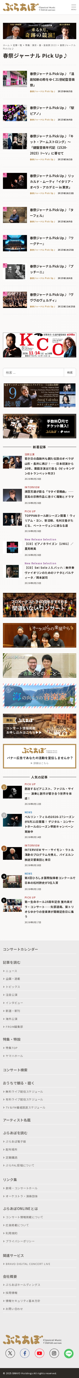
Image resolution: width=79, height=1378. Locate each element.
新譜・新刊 (13, 1011)
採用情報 (11, 1293)
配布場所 (11, 1149)
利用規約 (11, 1233)
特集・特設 (12, 1039)
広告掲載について (17, 1225)
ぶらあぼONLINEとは (20, 1208)
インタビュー (14, 1003)
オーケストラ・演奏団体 (21, 1196)
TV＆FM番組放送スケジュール (25, 1107)
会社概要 (10, 1276)
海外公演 (11, 1019)
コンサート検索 (15, 1069)
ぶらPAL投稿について (20, 1165)
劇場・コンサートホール (21, 1188)
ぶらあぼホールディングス (23, 1285)
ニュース (11, 971)
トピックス (13, 987)
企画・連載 (13, 979)
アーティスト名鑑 (17, 1119)
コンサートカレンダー (20, 949)
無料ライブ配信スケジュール (24, 1092)
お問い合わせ (14, 1309)
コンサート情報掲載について (24, 1217)
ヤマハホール (14, 1056)
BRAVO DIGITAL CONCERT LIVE (28, 1264)
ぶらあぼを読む (15, 1132)
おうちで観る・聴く (19, 1082)
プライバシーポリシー (20, 1241)
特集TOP (12, 1048)
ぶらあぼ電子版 (16, 1141)
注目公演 (11, 995)
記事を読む (12, 962)
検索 (70, 372)
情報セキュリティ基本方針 (23, 1301)
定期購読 (11, 1157)
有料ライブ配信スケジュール (24, 1099)
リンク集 (10, 1179)
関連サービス (13, 1255)
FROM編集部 (14, 1027)
